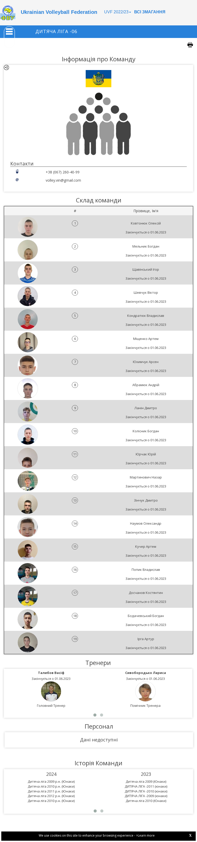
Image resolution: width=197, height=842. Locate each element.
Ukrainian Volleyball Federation (59, 12)
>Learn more (145, 835)
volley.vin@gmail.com (63, 180)
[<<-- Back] (6, 67)
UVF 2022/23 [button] (116, 12)
